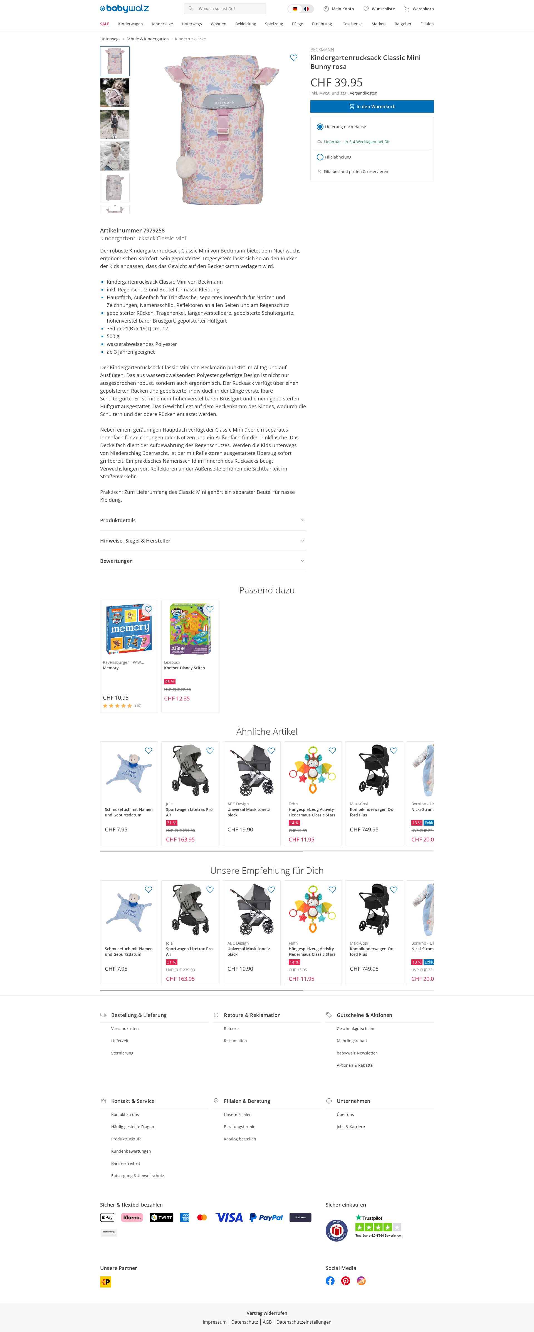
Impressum (215, 1322)
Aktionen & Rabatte (355, 1065)
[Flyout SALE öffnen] (111, 24)
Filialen (427, 23)
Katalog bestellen (240, 1139)
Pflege (297, 23)
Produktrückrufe (126, 1139)
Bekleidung (245, 23)
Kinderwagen (130, 23)
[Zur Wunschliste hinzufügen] (294, 58)
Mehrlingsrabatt (352, 1040)
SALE (104, 23)
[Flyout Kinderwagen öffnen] (145, 24)
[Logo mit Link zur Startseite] (124, 8)
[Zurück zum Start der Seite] (527, 1292)
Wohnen (218, 23)
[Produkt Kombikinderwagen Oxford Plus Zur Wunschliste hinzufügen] (394, 751)
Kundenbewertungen (131, 1151)
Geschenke (352, 23)
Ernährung (322, 23)
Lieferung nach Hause (345, 126)
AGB (267, 1322)
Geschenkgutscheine (356, 1028)
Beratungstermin (240, 1126)
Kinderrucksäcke (190, 38)
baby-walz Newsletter (357, 1053)
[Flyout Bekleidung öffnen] (258, 24)
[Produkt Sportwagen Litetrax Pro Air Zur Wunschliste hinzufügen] (210, 751)
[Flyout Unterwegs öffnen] (204, 24)
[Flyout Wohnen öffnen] (228, 24)
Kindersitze (162, 23)
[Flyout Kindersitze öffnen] (175, 24)
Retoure (231, 1028)
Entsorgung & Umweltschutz (137, 1175)
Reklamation (235, 1040)
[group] (221, 129)
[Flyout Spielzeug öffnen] (285, 24)
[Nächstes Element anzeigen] (114, 205)
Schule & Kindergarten (148, 38)
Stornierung (122, 1053)
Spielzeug (274, 23)
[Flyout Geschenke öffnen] (365, 24)
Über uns (345, 1114)
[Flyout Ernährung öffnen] (334, 24)
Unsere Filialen (238, 1114)
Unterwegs (192, 23)
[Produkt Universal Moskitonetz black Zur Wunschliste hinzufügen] (271, 751)
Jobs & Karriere (351, 1126)
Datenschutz (244, 1322)
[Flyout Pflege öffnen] (305, 24)
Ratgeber (403, 23)
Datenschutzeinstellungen (304, 1322)
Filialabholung (338, 157)
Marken (379, 23)
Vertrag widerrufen (267, 1313)
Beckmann (322, 50)
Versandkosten (125, 1028)
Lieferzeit (119, 1040)
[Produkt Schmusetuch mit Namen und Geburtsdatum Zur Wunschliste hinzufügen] (148, 751)
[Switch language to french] (300, 8)
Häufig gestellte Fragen (132, 1126)
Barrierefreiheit (125, 1163)
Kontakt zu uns (125, 1114)
